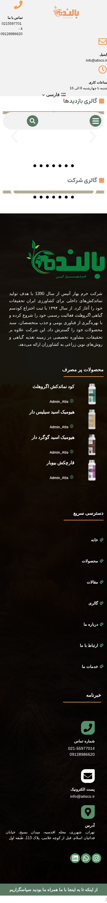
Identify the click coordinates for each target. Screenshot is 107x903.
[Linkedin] (75, 858)
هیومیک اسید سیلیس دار (51, 411)
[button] (14, 136)
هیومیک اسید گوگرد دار (53, 437)
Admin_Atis (59, 402)
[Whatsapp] (86, 858)
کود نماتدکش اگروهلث (53, 386)
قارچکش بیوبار (60, 462)
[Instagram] (96, 858)
